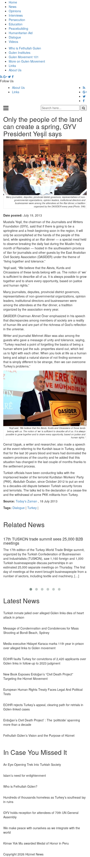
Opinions (15, 11)
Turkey (32, 507)
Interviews (16, 15)
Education (15, 24)
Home (13, 2)
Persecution (17, 19)
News (12, 6)
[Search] (83, 108)
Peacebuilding (18, 28)
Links (12, 65)
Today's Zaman (26, 501)
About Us (15, 70)
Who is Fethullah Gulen (25, 48)
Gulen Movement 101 (24, 57)
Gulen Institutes (19, 52)
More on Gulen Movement (27, 61)
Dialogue (15, 37)
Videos (13, 41)
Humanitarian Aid (21, 33)
